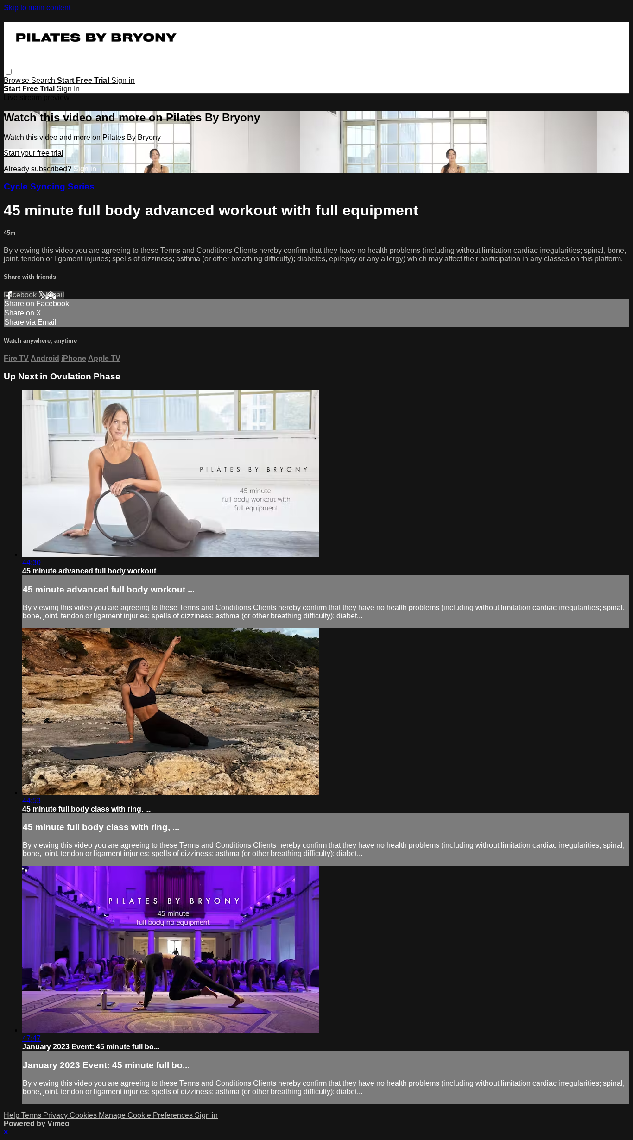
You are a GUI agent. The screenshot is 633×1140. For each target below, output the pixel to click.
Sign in (123, 80)
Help (12, 1115)
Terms (32, 1115)
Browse (17, 80)
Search (44, 80)
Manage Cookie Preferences (147, 1115)
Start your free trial (33, 153)
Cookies (84, 1115)
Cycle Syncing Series (49, 186)
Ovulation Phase (85, 376)
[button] (9, 72)
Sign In (68, 89)
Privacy (56, 1115)
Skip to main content (37, 8)
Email (54, 295)
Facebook (21, 295)
